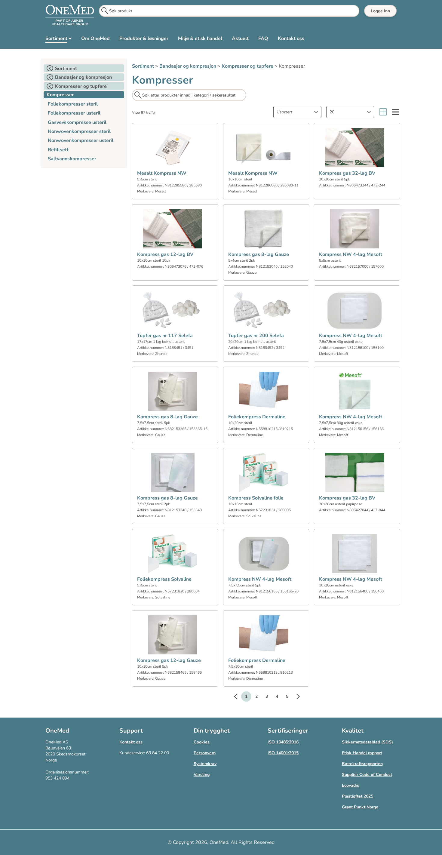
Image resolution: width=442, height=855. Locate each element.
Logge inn (380, 11)
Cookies (202, 742)
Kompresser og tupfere (247, 66)
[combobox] (297, 112)
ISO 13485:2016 (283, 742)
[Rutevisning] (383, 112)
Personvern (205, 753)
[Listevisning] (395, 112)
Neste (295, 697)
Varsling (202, 774)
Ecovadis (350, 785)
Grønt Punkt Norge (360, 807)
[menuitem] (58, 40)
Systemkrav (205, 764)
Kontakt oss (131, 742)
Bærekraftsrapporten (362, 764)
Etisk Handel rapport (362, 753)
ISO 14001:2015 (283, 753)
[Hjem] (69, 15)
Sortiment (143, 66)
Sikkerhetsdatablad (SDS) (367, 742)
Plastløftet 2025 (357, 796)
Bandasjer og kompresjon (187, 66)
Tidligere (238, 697)
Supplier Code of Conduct (367, 774)
